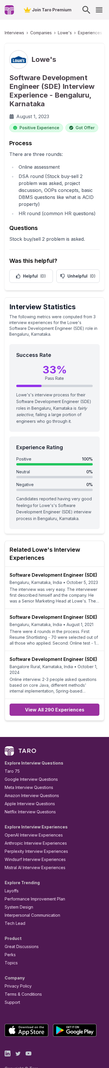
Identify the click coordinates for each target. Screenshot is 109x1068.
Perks (10, 954)
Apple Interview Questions (30, 803)
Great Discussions (22, 946)
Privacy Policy (18, 986)
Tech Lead (15, 923)
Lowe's (65, 32)
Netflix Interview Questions (30, 811)
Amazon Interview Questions (32, 795)
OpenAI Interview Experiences (34, 835)
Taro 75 (12, 771)
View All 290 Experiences (54, 710)
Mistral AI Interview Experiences (35, 867)
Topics (11, 962)
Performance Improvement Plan (35, 898)
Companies (41, 32)
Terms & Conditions (23, 994)
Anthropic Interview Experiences (36, 843)
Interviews (14, 32)
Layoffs (12, 890)
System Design (19, 907)
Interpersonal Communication (32, 915)
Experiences (90, 32)
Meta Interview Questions (29, 787)
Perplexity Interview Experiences (36, 851)
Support (12, 1002)
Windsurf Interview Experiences (35, 859)
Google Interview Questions (31, 779)
